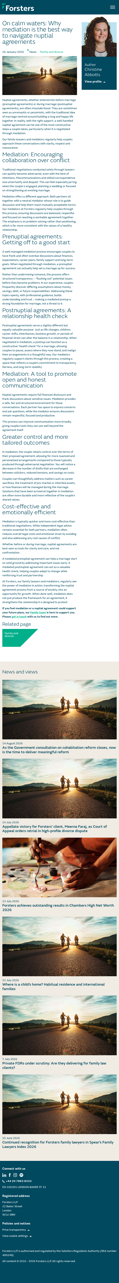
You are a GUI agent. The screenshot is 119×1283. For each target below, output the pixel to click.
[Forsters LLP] (18, 7)
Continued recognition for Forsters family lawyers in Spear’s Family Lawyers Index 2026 (57, 1144)
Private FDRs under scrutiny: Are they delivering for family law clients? (54, 1065)
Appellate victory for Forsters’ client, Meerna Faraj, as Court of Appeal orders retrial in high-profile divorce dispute (54, 828)
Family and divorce (51, 52)
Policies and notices (16, 1223)
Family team (38, 612)
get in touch (19, 616)
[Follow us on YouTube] (21, 1175)
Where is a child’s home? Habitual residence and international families (53, 986)
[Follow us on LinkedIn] (4, 1175)
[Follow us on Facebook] (10, 1175)
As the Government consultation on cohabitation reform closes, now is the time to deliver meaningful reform (59, 749)
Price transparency (14, 1230)
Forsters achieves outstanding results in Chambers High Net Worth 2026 (58, 907)
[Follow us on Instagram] (15, 1175)
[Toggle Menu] (112, 7)
